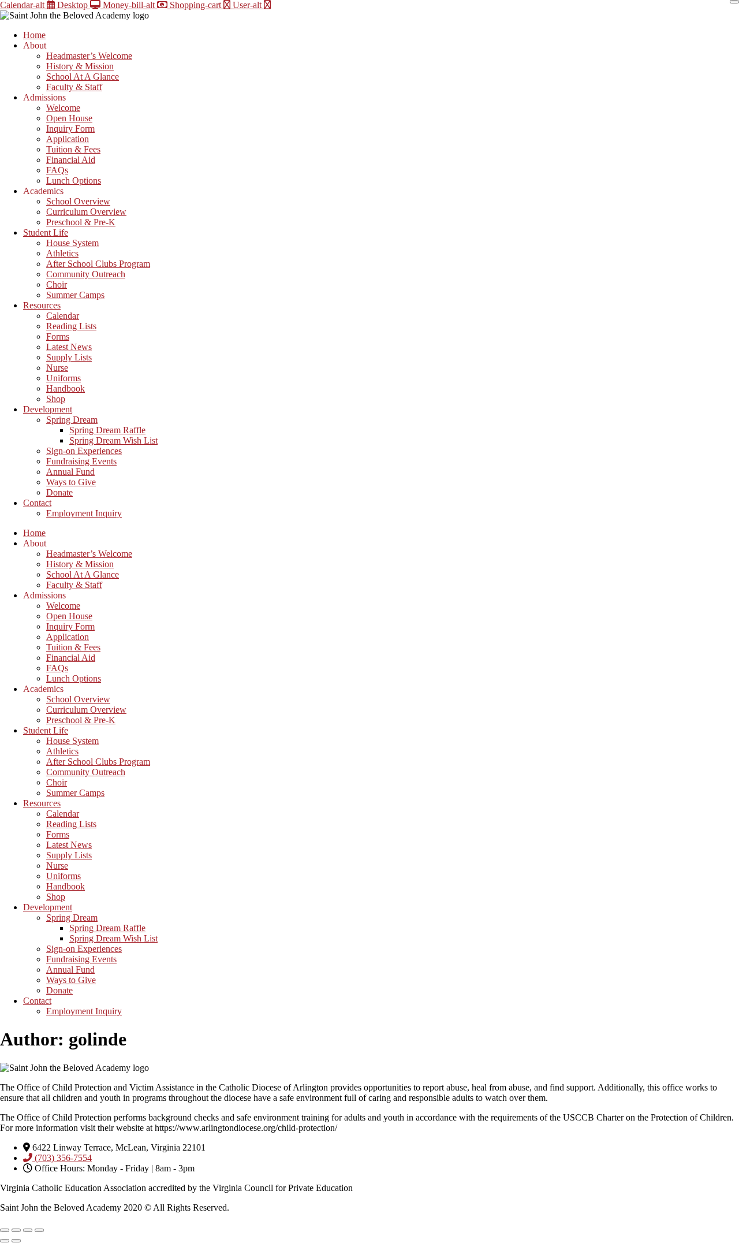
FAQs (57, 170)
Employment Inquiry (84, 513)
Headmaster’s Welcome (89, 56)
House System (72, 243)
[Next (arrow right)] (16, 1240)
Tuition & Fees (73, 149)
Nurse (57, 368)
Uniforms (63, 378)
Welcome (63, 108)
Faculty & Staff (74, 87)
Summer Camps (75, 295)
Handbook (65, 388)
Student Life (45, 232)
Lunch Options (73, 180)
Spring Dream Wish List (113, 440)
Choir (56, 284)
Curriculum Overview (86, 212)
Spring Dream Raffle (107, 430)
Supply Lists (69, 357)
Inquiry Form (70, 128)
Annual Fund (70, 472)
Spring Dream (72, 420)
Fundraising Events (81, 461)
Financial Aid (70, 160)
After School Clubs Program (98, 264)
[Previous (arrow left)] (4, 1240)
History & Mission (80, 66)
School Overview (78, 201)
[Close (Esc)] (39, 1230)
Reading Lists (71, 326)
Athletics (62, 253)
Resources (42, 305)
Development (47, 409)
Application (67, 139)
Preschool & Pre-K (80, 222)
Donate (59, 492)
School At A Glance (82, 76)
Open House (69, 118)
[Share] (27, 1230)
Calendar (62, 316)
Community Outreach (85, 274)
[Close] (734, 1)
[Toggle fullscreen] (16, 1230)
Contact (37, 503)
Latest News (69, 347)
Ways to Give (71, 482)
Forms (57, 336)
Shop (55, 399)
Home (34, 35)
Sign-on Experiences (84, 451)
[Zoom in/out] (4, 1230)
